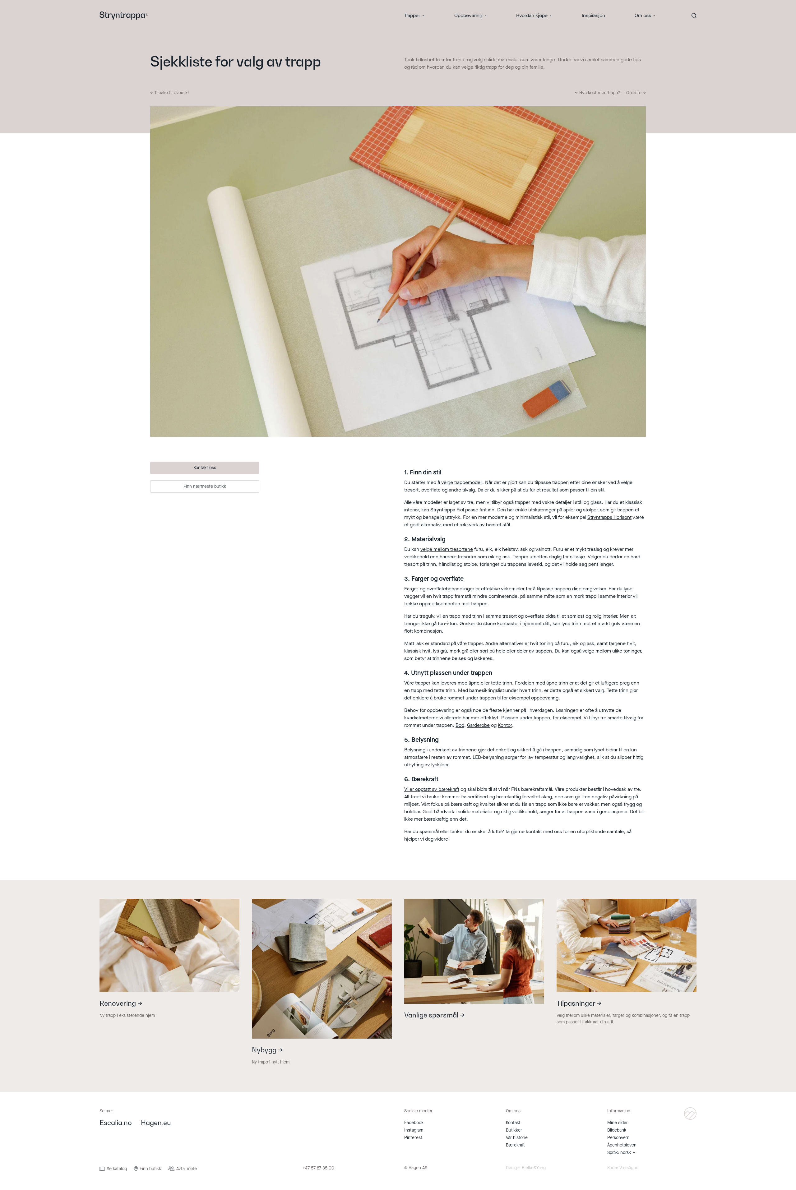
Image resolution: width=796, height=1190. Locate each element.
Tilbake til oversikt (169, 93)
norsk (625, 1152)
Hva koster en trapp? (597, 93)
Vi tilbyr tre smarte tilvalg (610, 718)
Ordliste (636, 93)
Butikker (514, 1130)
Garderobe (478, 725)
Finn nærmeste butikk (204, 486)
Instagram (413, 1130)
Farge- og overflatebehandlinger (439, 589)
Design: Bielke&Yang (526, 1168)
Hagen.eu (156, 1123)
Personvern (618, 1138)
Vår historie (517, 1138)
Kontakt (513, 1123)
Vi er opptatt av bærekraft (431, 789)
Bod (460, 725)
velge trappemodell (461, 482)
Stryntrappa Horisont (609, 517)
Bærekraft (515, 1145)
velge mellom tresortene (446, 549)
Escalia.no (116, 1123)
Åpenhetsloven (621, 1145)
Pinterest (413, 1138)
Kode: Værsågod (622, 1168)
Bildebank (616, 1130)
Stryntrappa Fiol (447, 510)
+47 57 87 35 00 (318, 1168)
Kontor (505, 725)
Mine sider (617, 1123)
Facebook (413, 1123)
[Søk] (694, 15)
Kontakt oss (204, 468)
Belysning (414, 750)
